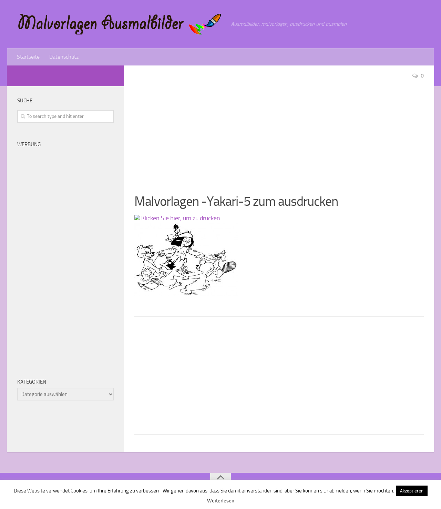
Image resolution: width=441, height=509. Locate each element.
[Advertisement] (279, 134)
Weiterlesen (220, 501)
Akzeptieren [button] (411, 490)
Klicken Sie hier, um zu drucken (180, 218)
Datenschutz (64, 56)
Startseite (28, 56)
